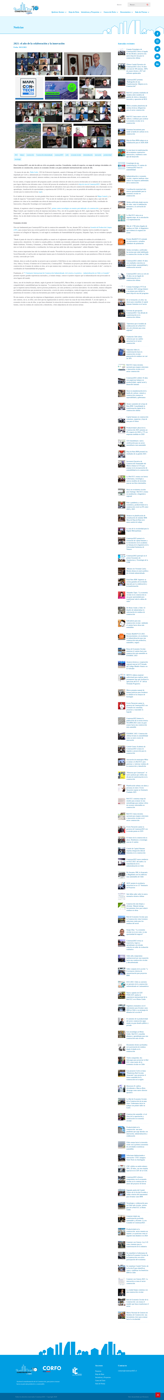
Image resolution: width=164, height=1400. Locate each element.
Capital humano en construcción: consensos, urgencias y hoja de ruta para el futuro (137, 419)
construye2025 (59, 155)
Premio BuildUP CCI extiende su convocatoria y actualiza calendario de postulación (136, 241)
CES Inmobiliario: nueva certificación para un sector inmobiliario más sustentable (136, 443)
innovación (98, 155)
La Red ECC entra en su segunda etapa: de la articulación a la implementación (137, 217)
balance (22, 155)
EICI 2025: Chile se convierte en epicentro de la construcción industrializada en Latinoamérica (137, 984)
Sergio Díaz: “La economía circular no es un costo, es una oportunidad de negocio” (136, 932)
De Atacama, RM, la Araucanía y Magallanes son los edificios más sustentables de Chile (136, 875)
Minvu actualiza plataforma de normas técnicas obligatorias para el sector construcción (136, 108)
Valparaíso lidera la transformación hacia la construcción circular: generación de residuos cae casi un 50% (136, 354)
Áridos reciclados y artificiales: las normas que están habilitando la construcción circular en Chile (137, 252)
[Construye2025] (26, 7)
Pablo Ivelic (34, 172)
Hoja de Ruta (74, 12)
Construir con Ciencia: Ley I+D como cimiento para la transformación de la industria (137, 1244)
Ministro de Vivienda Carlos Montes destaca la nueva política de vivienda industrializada (137, 571)
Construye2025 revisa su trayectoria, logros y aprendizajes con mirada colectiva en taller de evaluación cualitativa (137, 945)
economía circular (76, 155)
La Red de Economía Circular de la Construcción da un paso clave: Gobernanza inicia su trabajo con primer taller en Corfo (136, 1103)
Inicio (119, 5)
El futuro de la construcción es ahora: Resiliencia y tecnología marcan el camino (136, 840)
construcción (30, 155)
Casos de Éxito (100, 1380)
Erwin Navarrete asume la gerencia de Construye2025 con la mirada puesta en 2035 (137, 829)
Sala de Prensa (100, 1384)
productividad (107, 155)
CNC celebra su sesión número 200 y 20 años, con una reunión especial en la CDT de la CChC (137, 1168)
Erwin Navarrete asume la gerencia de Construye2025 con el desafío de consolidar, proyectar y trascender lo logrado (137, 707)
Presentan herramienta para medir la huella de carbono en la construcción (137, 132)
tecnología (18, 159)
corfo (67, 155)
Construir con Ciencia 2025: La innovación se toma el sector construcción (137, 1281)
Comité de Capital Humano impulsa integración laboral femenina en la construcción (135, 851)
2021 (16, 155)
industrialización (88, 155)
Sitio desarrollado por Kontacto (138, 1397)
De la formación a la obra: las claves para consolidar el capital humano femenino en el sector (137, 302)
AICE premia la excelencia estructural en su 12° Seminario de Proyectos (137, 885)
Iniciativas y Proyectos (103, 1377)
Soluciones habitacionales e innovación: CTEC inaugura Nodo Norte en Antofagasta (136, 1158)
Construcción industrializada (44, 155)
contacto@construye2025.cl (127, 1371)
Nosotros (98, 1371)
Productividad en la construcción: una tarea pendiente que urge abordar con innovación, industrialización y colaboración (137, 1131)
